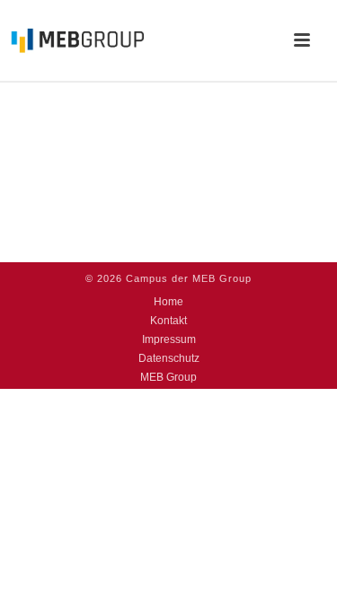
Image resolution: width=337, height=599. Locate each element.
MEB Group (168, 377)
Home (168, 301)
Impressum (169, 339)
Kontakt (168, 320)
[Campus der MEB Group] (72, 40)
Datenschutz (169, 358)
